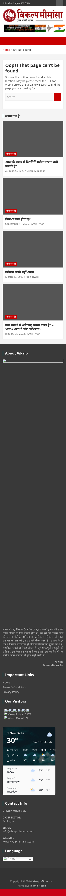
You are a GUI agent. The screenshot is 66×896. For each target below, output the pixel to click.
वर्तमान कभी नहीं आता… (20, 272)
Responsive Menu (59, 3)
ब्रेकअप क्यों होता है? (18, 219)
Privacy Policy (11, 692)
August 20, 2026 (14, 170)
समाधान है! (13, 116)
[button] (12, 755)
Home (6, 682)
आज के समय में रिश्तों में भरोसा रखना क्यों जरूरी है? (31, 164)
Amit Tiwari (38, 223)
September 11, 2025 (17, 223)
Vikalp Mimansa (36, 170)
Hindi (12, 858)
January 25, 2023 (15, 333)
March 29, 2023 (14, 276)
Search (57, 97)
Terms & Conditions (14, 687)
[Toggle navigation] (7, 41)
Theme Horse (38, 885)
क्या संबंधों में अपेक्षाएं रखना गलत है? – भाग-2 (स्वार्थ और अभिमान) (29, 327)
